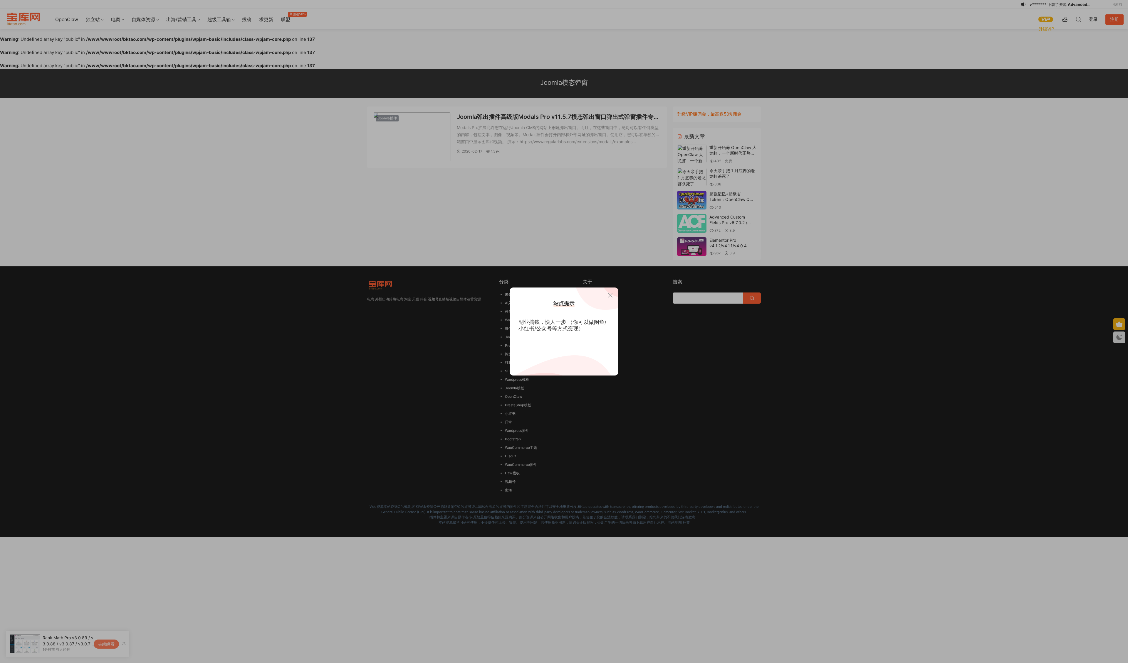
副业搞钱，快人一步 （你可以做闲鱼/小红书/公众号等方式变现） (562, 325)
